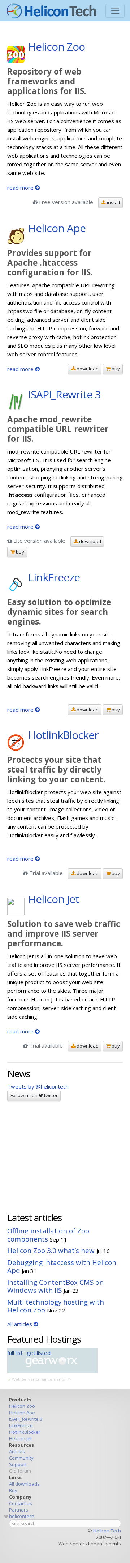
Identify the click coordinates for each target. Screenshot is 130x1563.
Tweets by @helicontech (38, 1086)
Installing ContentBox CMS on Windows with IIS (55, 1286)
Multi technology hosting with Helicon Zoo (55, 1306)
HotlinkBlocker (24, 1432)
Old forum (20, 1471)
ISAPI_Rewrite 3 (25, 1419)
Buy (13, 1490)
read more (21, 187)
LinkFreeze (21, 1425)
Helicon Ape (22, 1412)
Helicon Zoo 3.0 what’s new (51, 1250)
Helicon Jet (20, 1438)
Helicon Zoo (22, 1406)
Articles (17, 1451)
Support (18, 1464)
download (87, 368)
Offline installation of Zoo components (48, 1234)
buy (115, 368)
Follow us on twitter (34, 1095)
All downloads (24, 1484)
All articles (20, 1324)
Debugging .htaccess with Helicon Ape (61, 1266)
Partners (18, 1509)
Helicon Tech (107, 1530)
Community (21, 1458)
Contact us (20, 1503)
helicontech (21, 1516)
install (113, 202)
